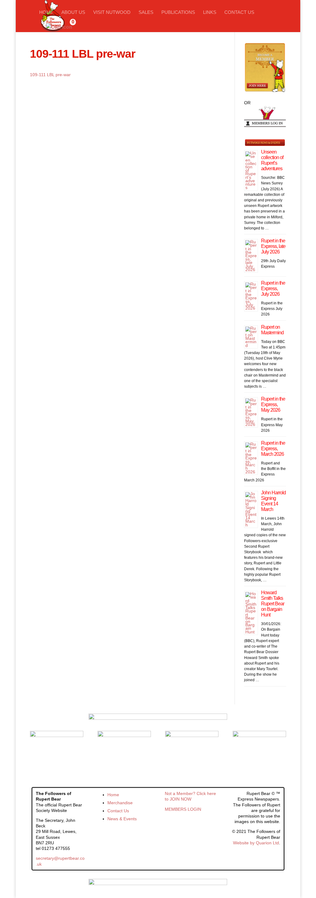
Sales (146, 12)
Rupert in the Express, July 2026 (273, 288)
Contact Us (239, 12)
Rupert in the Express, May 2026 (273, 404)
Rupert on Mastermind (272, 329)
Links (209, 12)
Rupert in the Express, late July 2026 (273, 246)
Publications (178, 12)
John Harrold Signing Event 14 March (273, 501)
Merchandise (120, 802)
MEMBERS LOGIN (183, 809)
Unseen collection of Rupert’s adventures (272, 160)
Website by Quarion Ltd (256, 842)
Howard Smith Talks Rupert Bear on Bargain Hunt (272, 603)
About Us (73, 12)
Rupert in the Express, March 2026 (273, 448)
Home (46, 12)
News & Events (122, 818)
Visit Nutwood (112, 12)
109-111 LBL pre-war (50, 74)
